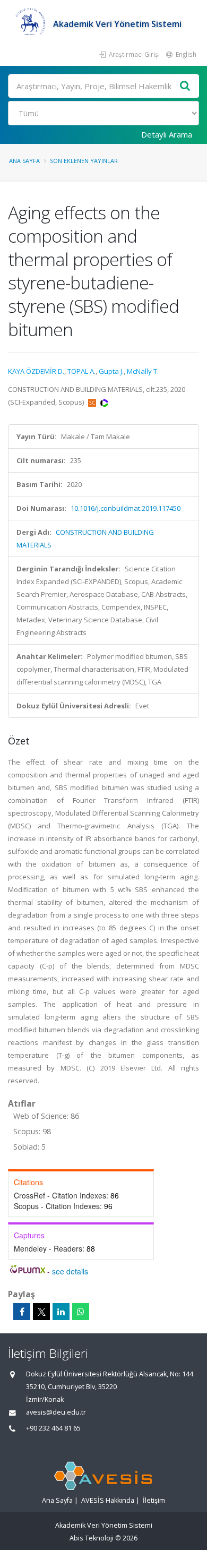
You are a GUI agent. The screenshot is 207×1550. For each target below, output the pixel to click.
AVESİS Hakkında (107, 1500)
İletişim (154, 1500)
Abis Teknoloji (92, 1538)
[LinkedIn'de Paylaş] (61, 1311)
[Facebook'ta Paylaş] (21, 1311)
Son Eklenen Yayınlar (84, 161)
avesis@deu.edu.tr (56, 1412)
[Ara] (185, 86)
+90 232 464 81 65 (53, 1428)
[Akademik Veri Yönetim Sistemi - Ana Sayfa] (30, 24)
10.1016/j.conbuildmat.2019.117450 (125, 508)
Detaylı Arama (166, 134)
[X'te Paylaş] (41, 1311)
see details (70, 1271)
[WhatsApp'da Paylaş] (80, 1311)
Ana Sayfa (24, 161)
